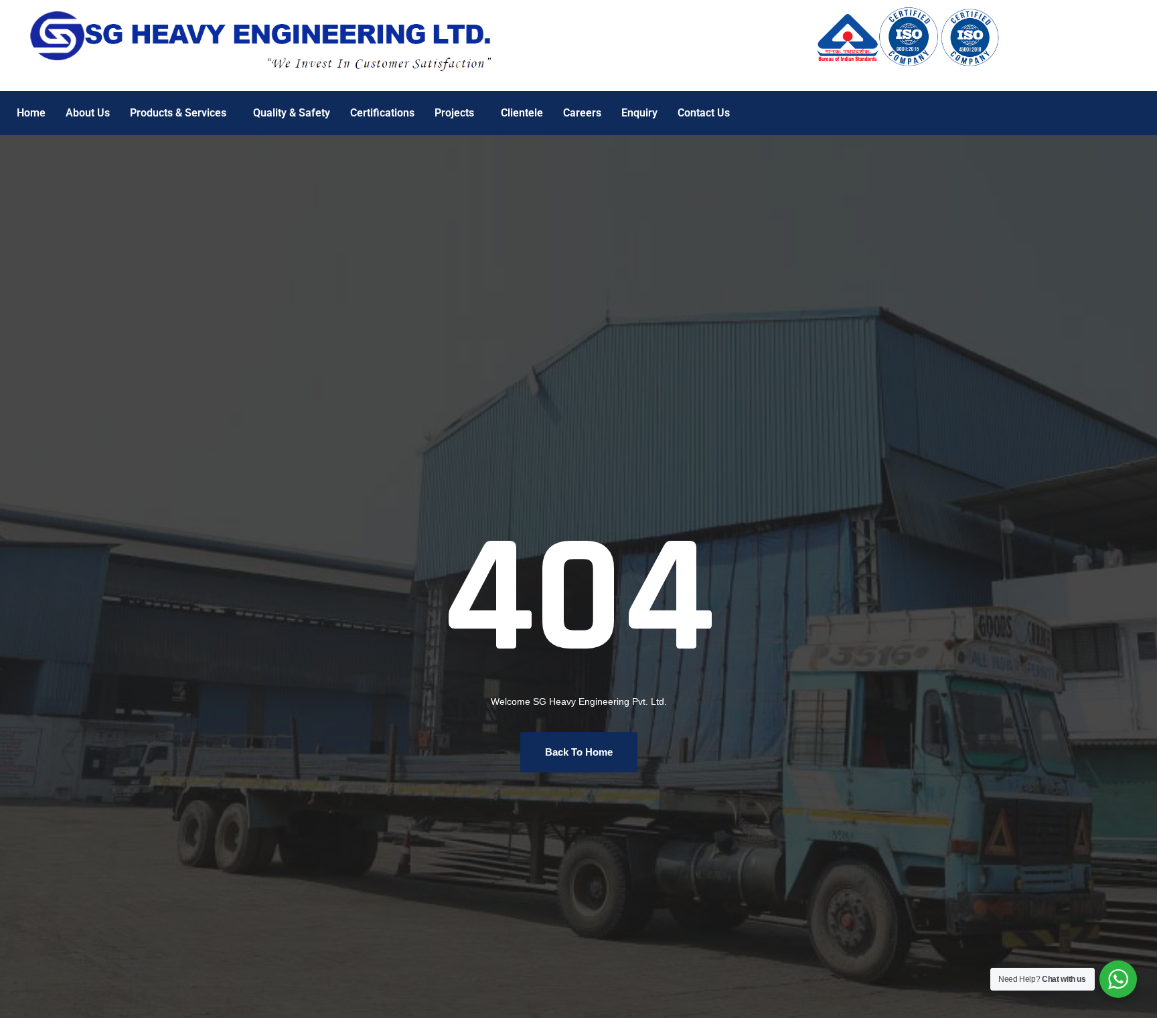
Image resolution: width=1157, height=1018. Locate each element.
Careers (582, 112)
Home (31, 112)
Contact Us (704, 112)
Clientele (522, 112)
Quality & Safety (291, 112)
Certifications (382, 112)
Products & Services (178, 112)
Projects (454, 112)
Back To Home (579, 752)
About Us (88, 112)
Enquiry (639, 112)
